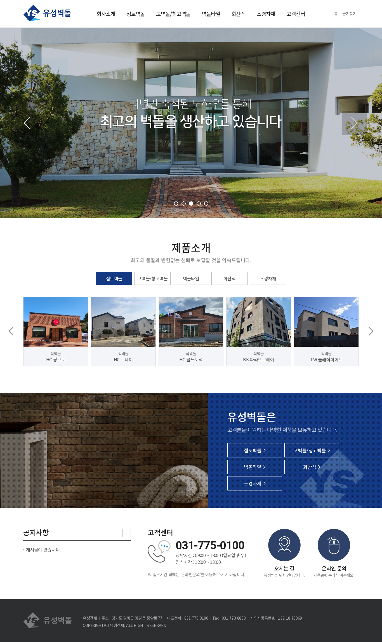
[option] (55, 331)
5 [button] (206, 203)
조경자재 (265, 13)
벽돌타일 (211, 13)
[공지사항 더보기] (126, 533)
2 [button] (183, 203)
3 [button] (191, 203)
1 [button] (176, 203)
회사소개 (105, 13)
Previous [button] (27, 123)
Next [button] (354, 123)
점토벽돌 (135, 13)
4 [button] (199, 203)
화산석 (239, 13)
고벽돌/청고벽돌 (173, 13)
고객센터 (295, 13)
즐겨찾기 (349, 13)
